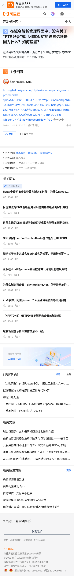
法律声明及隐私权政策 (15, 553)
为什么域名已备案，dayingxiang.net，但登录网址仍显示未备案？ (37, 284)
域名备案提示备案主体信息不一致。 (24, 331)
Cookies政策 (34, 553)
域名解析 (20, 152)
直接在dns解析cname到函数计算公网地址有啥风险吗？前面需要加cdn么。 (37, 269)
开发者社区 (22, 162)
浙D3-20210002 (37, 565)
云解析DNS (46, 152)
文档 (6, 539)
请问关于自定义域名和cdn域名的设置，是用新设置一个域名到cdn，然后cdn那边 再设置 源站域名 (37, 253)
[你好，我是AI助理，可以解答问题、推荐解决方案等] (53, 14)
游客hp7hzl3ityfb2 (21, 82)
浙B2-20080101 (40, 561)
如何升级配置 (11, 397)
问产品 (19, 168)
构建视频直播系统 (13, 479)
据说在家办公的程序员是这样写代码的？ (27, 390)
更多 (68, 470)
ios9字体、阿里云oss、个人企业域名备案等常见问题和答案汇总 (37, 300)
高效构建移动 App (13, 486)
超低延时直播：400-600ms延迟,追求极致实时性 (31, 507)
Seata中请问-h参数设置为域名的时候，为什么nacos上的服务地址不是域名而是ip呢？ (37, 191)
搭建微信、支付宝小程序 (17, 493)
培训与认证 (39, 539)
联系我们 (37, 531)
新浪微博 (21, 521)
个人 (68, 21)
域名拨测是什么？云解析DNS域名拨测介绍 (28, 431)
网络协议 (32, 152)
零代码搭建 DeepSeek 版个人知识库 (24, 500)
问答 (41, 162)
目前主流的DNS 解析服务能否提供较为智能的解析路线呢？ (37, 222)
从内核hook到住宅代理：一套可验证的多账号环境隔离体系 (38, 458)
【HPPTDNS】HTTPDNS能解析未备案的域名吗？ (33, 315)
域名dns (20, 157)
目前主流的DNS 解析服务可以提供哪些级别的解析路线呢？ (37, 207)
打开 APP (63, 5)
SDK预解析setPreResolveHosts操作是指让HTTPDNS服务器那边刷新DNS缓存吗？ (37, 238)
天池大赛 (27, 539)
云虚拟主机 (30, 168)
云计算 (33, 162)
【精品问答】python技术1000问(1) (24, 410)
